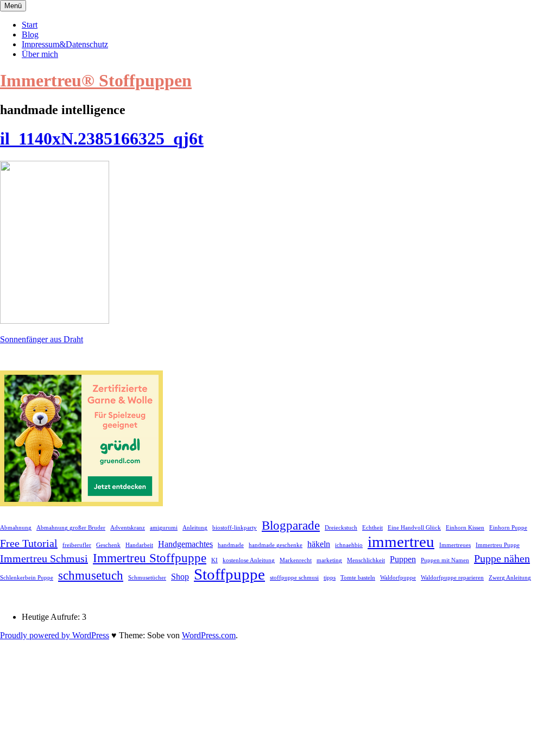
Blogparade (291, 525)
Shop (180, 577)
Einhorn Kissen (465, 528)
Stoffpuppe (229, 574)
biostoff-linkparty (234, 528)
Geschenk (108, 545)
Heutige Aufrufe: (52, 616)
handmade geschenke (275, 545)
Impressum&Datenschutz (65, 44)
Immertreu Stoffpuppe (149, 558)
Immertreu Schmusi (44, 558)
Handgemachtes (185, 544)
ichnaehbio (349, 545)
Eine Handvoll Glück (414, 528)
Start (29, 24)
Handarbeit (139, 545)
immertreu (401, 541)
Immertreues (455, 545)
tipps (330, 578)
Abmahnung (15, 528)
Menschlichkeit (366, 560)
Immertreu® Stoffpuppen (96, 80)
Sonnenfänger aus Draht (41, 339)
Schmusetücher (147, 578)
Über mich (40, 54)
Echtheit (372, 528)
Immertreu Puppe (498, 545)
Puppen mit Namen (445, 560)
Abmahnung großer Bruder (70, 528)
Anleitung (194, 528)
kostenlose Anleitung (249, 560)
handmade (231, 545)
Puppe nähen (502, 558)
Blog (30, 34)
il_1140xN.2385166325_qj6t (102, 138)
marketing (329, 560)
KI (214, 560)
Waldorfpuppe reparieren (452, 578)
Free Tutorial (29, 543)
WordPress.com (209, 635)
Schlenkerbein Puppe (26, 578)
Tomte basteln (357, 578)
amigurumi (164, 528)
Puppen (403, 559)
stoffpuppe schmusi (294, 578)
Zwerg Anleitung (510, 578)
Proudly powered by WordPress (54, 635)
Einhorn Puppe (508, 528)
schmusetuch (90, 575)
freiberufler (76, 545)
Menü (13, 6)
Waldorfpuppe (398, 578)
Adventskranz (127, 528)
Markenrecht (296, 560)
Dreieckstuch (341, 528)
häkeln (318, 544)
